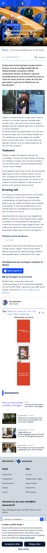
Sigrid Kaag (24, 314)
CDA (34, 311)
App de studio (31, 483)
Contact (29, 474)
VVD (29, 311)
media (9, 314)
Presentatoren (8, 483)
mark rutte (22, 311)
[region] (23, 102)
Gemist (5, 492)
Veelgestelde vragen (34, 479)
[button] (3, 3)
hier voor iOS (25, 290)
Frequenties (7, 474)
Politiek (16, 314)
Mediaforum (12, 311)
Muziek (5, 488)
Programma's (7, 479)
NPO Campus (31, 492)
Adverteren (30, 488)
